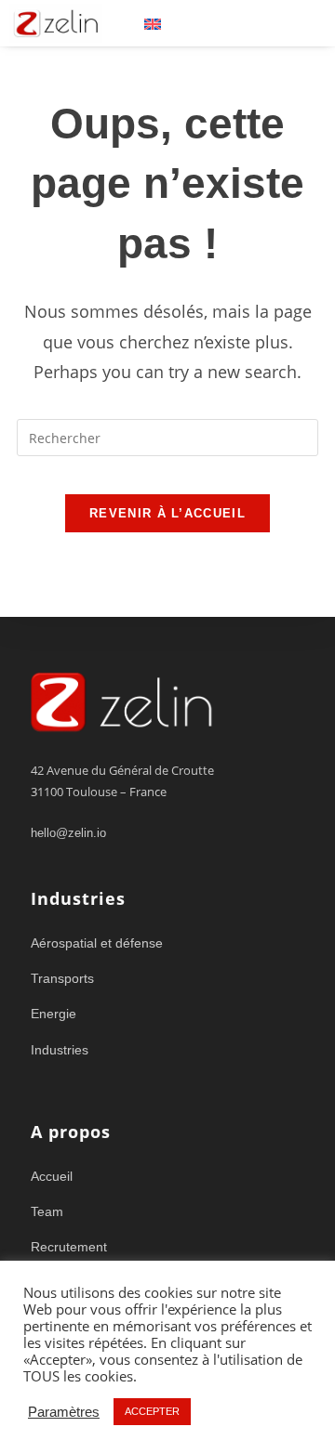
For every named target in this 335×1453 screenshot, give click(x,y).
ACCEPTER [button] (152, 1411)
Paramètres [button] (64, 1412)
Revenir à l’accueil (167, 513)
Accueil (52, 1176)
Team (47, 1211)
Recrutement (69, 1246)
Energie (53, 1013)
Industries (59, 1049)
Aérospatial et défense (97, 943)
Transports (62, 978)
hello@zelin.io (68, 833)
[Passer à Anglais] (152, 23)
